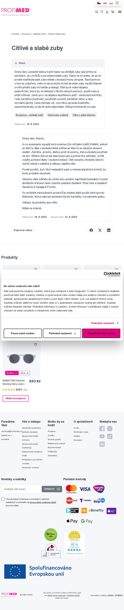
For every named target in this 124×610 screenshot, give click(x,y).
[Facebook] (102, 428)
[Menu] (120, 12)
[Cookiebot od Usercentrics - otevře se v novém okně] (106, 274)
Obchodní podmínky (31, 428)
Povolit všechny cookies (101, 333)
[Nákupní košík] (113, 12)
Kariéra (77, 436)
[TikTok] (109, 436)
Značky (51, 435)
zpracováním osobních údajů (43, 502)
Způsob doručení (30, 432)
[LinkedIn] (102, 444)
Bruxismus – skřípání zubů (33, 34)
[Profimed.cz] (15, 12)
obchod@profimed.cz (11, 431)
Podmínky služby (73, 595)
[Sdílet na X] (100, 230)
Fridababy (52, 451)
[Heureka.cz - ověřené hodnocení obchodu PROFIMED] (74, 543)
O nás (76, 428)
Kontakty (78, 440)
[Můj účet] (107, 11)
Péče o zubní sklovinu (84, 115)
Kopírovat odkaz (23, 230)
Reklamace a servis (56, 443)
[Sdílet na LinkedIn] (108, 230)
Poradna (15, 34)
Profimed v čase (81, 432)
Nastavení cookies (30, 467)
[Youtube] (102, 436)
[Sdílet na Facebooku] (91, 230)
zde (70, 310)
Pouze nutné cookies (23, 333)
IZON (110, 595)
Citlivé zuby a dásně (58, 115)
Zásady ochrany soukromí (56, 595)
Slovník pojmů (54, 439)
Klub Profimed (54, 447)
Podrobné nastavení (102, 323)
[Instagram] (109, 428)
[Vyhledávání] (97, 11)
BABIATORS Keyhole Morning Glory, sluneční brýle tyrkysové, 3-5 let (15, 382)
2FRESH (119, 595)
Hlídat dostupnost (15, 398)
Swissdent (52, 455)
